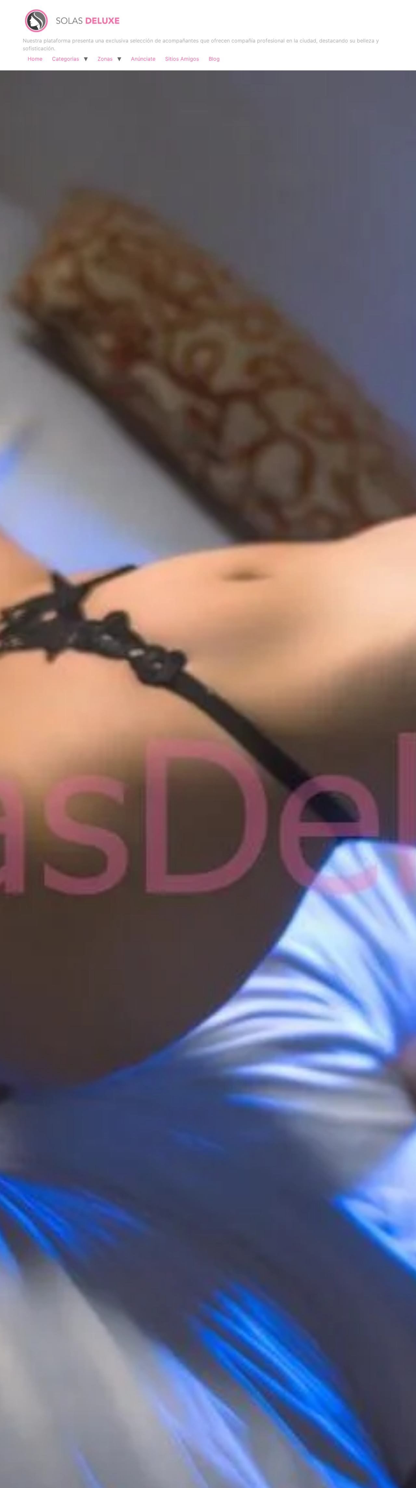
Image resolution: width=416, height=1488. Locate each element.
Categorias (65, 58)
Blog (214, 58)
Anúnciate (143, 58)
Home (35, 58)
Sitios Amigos (182, 58)
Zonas (105, 58)
